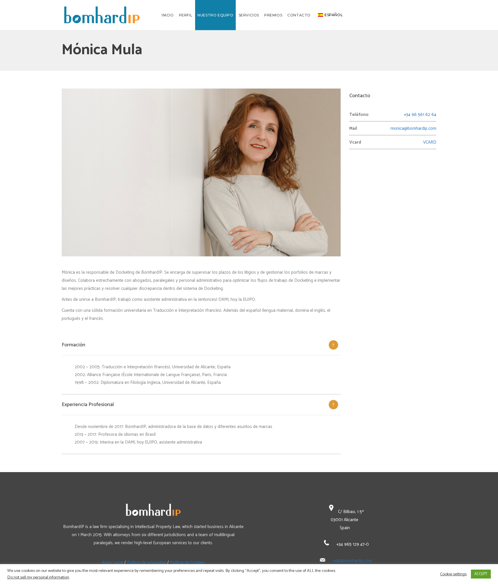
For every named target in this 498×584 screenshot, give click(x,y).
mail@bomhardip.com (352, 560)
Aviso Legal (112, 562)
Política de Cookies (187, 562)
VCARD (429, 142)
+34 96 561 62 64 (420, 114)
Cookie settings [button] (453, 574)
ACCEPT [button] (480, 574)
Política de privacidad (146, 562)
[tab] (201, 345)
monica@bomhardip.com (413, 128)
